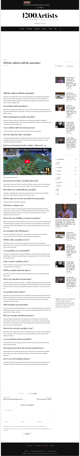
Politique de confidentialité (37, 451)
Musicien (67, 186)
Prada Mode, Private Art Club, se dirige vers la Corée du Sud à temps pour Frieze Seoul (71, 96)
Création (37, 28)
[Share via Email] (35, 393)
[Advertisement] (27, 47)
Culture (59, 177)
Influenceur (67, 182)
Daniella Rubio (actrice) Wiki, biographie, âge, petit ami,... (37, 2)
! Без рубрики (67, 159)
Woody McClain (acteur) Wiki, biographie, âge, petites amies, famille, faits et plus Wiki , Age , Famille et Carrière (71, 82)
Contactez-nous (51, 451)
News (50, 28)
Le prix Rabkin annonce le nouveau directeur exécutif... (36, 5)
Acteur (58, 162)
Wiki (55, 28)
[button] (31, 2)
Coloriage (29, 28)
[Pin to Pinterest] (33, 393)
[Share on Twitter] (32, 393)
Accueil (22, 28)
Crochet (44, 28)
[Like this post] (29, 393)
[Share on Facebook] (30, 393)
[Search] (60, 29)
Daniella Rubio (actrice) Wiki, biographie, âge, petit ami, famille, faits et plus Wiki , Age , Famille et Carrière (70, 127)
